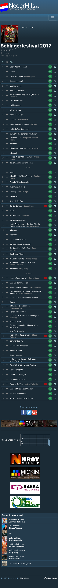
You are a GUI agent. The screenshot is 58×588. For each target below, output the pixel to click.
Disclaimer (24, 578)
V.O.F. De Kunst (32, 148)
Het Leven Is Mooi (16, 519)
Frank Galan (23, 119)
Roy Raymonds (15, 540)
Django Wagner (15, 528)
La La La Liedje (15, 538)
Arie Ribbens (35, 287)
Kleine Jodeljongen (17, 550)
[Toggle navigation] (52, 18)
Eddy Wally (23, 268)
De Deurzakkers (25, 293)
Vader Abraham (16, 265)
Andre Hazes (31, 259)
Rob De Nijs (23, 191)
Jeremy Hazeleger (17, 546)
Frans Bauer (34, 278)
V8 (10, 533)
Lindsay (25, 215)
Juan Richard (14, 558)
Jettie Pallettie (31, 384)
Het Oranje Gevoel (16, 544)
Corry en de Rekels (17, 522)
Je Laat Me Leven (16, 556)
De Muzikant (14, 526)
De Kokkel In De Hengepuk (20, 563)
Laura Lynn (30, 76)
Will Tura (33, 124)
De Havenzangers (20, 307)
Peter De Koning (34, 226)
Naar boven (52, 578)
